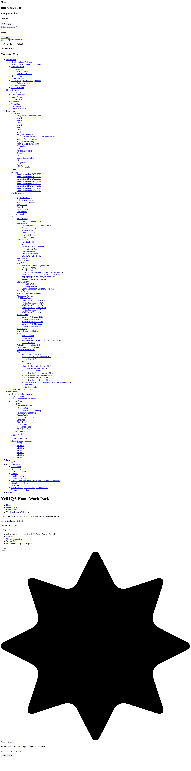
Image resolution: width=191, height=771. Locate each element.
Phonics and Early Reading (28, 144)
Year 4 (19, 125)
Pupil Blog (21, 207)
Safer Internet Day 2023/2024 (29, 176)
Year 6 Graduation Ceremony (29, 293)
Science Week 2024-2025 (32, 319)
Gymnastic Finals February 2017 (35, 368)
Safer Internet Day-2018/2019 (29, 186)
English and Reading (25, 141)
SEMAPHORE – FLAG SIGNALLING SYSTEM (43, 275)
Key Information (13, 464)
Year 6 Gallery (23, 282)
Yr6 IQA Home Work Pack (17, 512)
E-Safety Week (28, 237)
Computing (21, 146)
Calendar (15, 102)
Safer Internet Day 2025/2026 (29, 174)
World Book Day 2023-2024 (33, 303)
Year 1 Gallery (23, 223)
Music (19, 132)
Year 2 (19, 120)
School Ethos (22, 71)
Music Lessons (28, 335)
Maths (19, 148)
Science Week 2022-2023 (32, 321)
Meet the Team (17, 66)
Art (18, 155)
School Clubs (16, 401)
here (45, 516)
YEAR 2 (20, 448)
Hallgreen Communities (26, 413)
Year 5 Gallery (23, 263)
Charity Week (22, 291)
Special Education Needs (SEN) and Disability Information (35, 481)
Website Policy (12, 541)
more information (20, 751)
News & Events (12, 90)
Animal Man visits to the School (30, 345)
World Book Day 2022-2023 (33, 305)
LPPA (14, 436)
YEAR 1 (20, 445)
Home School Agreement (21, 394)
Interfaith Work (28, 284)
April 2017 (26, 364)
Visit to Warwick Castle (31, 256)
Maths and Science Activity (33, 247)
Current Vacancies (18, 85)
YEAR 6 (20, 457)
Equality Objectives (19, 483)
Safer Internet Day (29, 249)
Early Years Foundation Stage (29, 116)
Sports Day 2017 (29, 359)
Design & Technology (26, 158)
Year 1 (19, 118)
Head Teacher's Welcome (21, 62)
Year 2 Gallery (23, 240)
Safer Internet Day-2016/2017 (29, 190)
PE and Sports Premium (21, 478)
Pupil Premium (17, 476)
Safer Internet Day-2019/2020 (29, 183)
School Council (17, 214)
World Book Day (24, 298)
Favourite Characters (30, 235)
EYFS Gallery (22, 219)
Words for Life (23, 408)
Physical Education (24, 151)
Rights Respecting (24, 197)
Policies (14, 474)
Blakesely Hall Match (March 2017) (36, 366)
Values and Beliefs (24, 74)
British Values (17, 76)
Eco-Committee (17, 78)
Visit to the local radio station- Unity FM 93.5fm (41, 340)
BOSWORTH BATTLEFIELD (35, 279)
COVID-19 (16, 92)
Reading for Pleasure (30, 242)
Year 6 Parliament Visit (26, 350)
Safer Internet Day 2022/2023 (29, 179)
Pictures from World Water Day (29, 83)
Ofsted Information (19, 469)
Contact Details (17, 88)
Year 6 (19, 130)
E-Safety (15, 172)
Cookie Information (14, 539)
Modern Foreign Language (28, 139)
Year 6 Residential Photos (27, 331)
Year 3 (19, 123)
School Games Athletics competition (37, 371)
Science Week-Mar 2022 (32, 324)
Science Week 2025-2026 (32, 317)
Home (8, 505)
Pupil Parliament (18, 193)
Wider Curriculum (24, 167)
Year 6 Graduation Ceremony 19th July (38, 289)
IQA (8, 459)
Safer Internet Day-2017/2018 (29, 188)
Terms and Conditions (20, 490)
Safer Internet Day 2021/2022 (29, 181)
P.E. (18, 352)
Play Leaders (22, 205)
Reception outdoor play (31, 221)
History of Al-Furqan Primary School (26, 64)
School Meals (17, 434)
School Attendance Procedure (23, 399)
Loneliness (21, 420)
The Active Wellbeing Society (29, 410)
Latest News (16, 97)
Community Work (18, 109)
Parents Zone (11, 392)
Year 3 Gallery (23, 258)
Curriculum (16, 113)
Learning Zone (12, 111)
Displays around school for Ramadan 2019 (39, 137)
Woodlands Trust (24, 427)
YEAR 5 (20, 455)
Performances (27, 338)
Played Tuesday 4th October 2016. (36, 378)
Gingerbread (22, 422)
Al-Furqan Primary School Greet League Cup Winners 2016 (46, 382)
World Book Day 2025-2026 (33, 300)
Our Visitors (22, 212)
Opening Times (17, 396)
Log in (9, 492)
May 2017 (26, 361)
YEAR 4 (20, 452)
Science (20, 153)
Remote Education (19, 438)
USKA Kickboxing (30, 387)
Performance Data (18, 471)
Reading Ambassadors (26, 202)
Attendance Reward (25, 296)
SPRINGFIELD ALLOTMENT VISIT (38, 277)
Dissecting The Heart (30, 286)
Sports (14, 169)
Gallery (14, 216)
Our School (11, 59)
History (20, 160)
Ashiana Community (25, 417)
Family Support (17, 403)
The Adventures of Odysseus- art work (38, 265)
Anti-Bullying (27, 270)
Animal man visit (29, 228)
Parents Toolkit (23, 415)
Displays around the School (28, 347)
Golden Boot (27, 385)
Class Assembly (28, 251)
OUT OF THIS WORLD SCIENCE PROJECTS (42, 272)
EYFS (19, 443)
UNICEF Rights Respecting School (26, 81)
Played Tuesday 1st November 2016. (37, 375)
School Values (17, 69)
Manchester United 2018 (32, 354)
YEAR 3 (20, 450)
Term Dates (16, 104)
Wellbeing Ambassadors (26, 200)
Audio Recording (29, 343)
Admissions (16, 466)
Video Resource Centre (21, 389)
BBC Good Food (24, 429)
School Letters (17, 99)
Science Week (27, 230)
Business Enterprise (30, 254)
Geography (21, 162)
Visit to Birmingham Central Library (37, 226)
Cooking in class (28, 233)
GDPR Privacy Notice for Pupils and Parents (29, 488)
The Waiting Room (24, 406)
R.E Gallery (22, 328)
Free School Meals (19, 95)
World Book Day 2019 (31, 312)
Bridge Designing (29, 268)
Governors (15, 485)
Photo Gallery (22, 209)
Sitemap (9, 536)
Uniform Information (20, 431)
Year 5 (19, 127)
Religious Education (25, 134)
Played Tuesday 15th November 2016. (37, 373)
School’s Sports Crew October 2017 (36, 357)
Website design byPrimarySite (19, 543)
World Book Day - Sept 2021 (34, 307)
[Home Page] (13, 40)
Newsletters (16, 106)
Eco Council (22, 195)
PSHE (19, 165)
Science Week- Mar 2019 (32, 326)
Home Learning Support (21, 441)
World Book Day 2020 (31, 310)
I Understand (7, 756)
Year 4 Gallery (23, 261)
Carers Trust (22, 424)
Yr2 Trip (25, 244)
